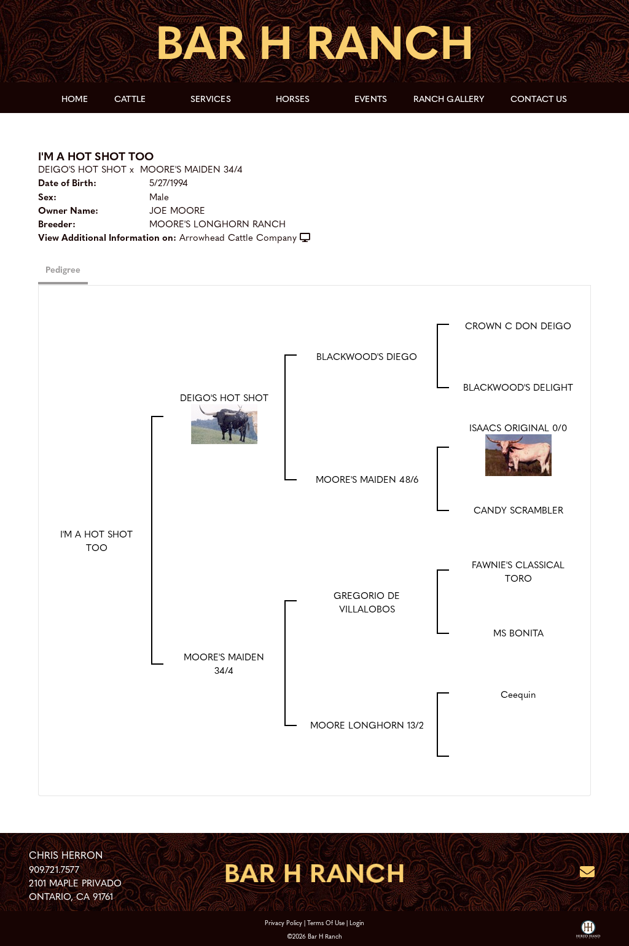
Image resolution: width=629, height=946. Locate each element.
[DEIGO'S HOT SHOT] (224, 422)
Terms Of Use (326, 922)
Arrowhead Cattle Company (238, 237)
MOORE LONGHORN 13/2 (367, 725)
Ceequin (518, 694)
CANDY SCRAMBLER (518, 510)
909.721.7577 (54, 869)
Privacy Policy (283, 922)
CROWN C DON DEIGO (518, 325)
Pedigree (62, 269)
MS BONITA (518, 632)
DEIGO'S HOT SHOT (82, 169)
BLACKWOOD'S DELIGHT (518, 387)
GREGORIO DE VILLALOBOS (367, 602)
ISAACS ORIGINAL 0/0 (518, 427)
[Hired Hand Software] (588, 929)
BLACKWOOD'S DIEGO (366, 356)
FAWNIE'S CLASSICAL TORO (518, 571)
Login (357, 922)
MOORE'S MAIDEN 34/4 (191, 169)
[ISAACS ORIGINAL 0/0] (518, 453)
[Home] (314, 871)
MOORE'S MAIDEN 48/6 (367, 479)
